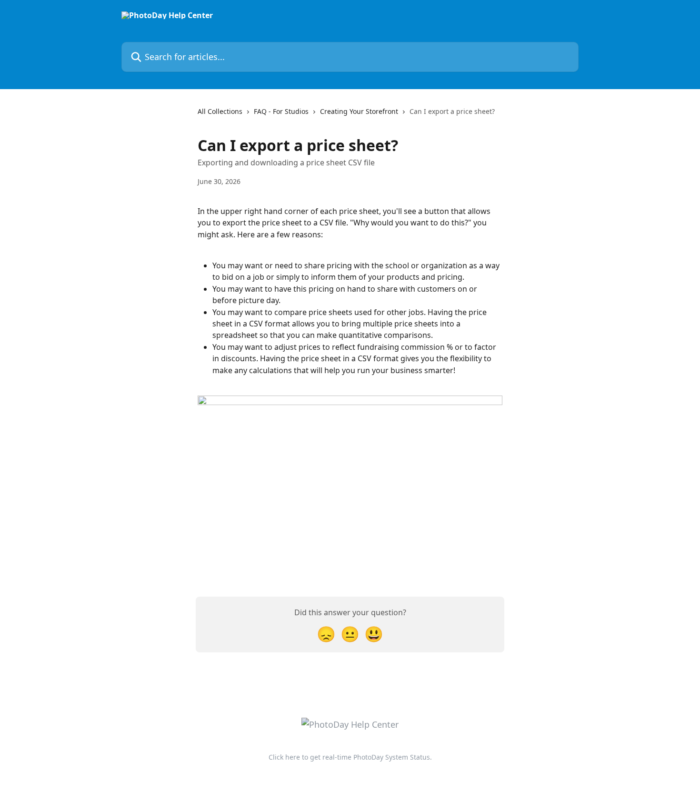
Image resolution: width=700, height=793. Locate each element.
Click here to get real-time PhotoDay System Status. (350, 757)
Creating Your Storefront (359, 111)
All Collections (220, 111)
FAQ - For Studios (281, 111)
